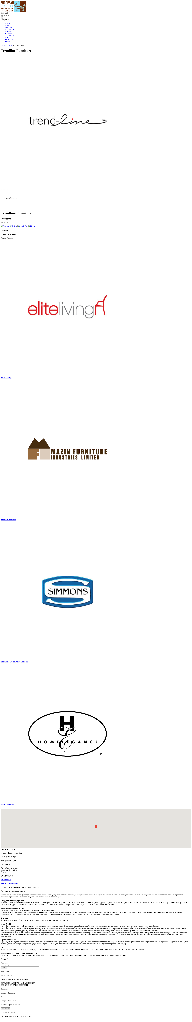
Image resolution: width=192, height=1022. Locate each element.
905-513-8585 (6, 880)
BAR (7, 25)
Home (7, 23)
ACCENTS (9, 35)
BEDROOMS (10, 29)
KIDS (7, 37)
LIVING (8, 31)
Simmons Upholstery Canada (14, 662)
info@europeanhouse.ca (9, 883)
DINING (8, 27)
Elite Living (6, 377)
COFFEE (8, 33)
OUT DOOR (10, 39)
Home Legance (7, 804)
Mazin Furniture (8, 520)
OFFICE (8, 41)
